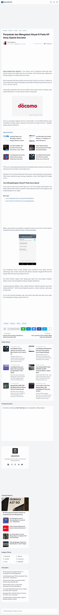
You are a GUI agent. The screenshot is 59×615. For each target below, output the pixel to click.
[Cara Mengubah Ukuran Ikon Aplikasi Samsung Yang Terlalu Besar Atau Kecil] (6, 159)
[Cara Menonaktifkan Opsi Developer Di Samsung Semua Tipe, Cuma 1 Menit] (6, 150)
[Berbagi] (49, 329)
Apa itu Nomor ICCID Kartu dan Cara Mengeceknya (20, 201)
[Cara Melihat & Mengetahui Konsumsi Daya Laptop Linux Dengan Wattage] (31, 351)
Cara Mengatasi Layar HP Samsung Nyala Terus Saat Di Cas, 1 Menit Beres (17, 520)
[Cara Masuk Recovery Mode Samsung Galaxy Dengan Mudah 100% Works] (6, 369)
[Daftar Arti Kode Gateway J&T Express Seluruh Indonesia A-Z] (6, 531)
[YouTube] (22, 465)
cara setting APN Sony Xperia (21, 75)
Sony (19, 323)
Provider (13, 323)
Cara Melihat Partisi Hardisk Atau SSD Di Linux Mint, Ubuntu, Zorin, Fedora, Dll (43, 157)
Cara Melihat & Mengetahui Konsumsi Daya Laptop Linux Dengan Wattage (44, 350)
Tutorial (24, 323)
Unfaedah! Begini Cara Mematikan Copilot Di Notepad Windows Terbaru (17, 138)
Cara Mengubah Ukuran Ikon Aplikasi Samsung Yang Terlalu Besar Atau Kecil (17, 157)
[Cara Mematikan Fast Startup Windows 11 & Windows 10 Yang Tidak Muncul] (32, 140)
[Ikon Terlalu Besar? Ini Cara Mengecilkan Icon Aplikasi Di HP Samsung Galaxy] (6, 538)
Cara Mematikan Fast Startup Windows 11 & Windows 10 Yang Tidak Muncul (43, 138)
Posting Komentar (14, 329)
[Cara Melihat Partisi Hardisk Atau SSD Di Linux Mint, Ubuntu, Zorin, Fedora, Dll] (32, 159)
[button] (47, 44)
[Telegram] (28, 329)
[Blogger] (8, 465)
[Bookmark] (5, 329)
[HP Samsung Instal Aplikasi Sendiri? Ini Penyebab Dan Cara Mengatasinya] (15, 510)
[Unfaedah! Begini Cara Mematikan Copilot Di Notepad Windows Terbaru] (6, 140)
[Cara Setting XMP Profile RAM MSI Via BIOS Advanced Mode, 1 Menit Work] (31, 369)
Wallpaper (20, 561)
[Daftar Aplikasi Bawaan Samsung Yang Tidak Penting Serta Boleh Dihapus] (32, 150)
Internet (6, 323)
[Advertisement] (29, 16)
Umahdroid (7, 2)
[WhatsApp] (23, 329)
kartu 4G (23, 297)
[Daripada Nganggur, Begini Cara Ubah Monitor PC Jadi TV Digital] (6, 546)
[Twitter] (44, 329)
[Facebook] (39, 329)
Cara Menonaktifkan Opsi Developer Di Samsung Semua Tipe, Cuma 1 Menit (17, 147)
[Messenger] (33, 329)
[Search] (54, 2)
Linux (6, 561)
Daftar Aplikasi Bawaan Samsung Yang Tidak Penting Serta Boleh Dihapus (43, 147)
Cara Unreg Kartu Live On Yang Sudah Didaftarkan (20, 198)
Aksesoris (7, 556)
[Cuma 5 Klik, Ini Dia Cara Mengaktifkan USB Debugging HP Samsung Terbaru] (31, 388)
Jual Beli (7, 559)
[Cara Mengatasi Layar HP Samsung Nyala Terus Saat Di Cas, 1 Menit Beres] (6, 523)
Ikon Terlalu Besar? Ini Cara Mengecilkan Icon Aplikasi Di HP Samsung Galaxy (18, 536)
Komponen (21, 559)
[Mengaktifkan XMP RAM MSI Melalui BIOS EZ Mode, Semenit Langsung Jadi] (6, 388)
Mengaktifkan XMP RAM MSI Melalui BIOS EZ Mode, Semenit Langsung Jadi (18, 387)
